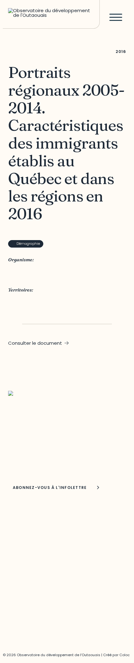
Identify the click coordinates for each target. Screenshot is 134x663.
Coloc (124, 654)
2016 (121, 51)
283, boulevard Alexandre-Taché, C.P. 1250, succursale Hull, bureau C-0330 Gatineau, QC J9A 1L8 (54, 528)
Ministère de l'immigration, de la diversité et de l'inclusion (62, 273)
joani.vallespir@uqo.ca (33, 601)
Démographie (28, 243)
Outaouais (20, 301)
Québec (44, 301)
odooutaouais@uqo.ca (34, 555)
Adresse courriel (24, 449)
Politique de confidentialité (38, 614)
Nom (14, 464)
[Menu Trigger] (116, 17)
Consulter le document (35, 343)
